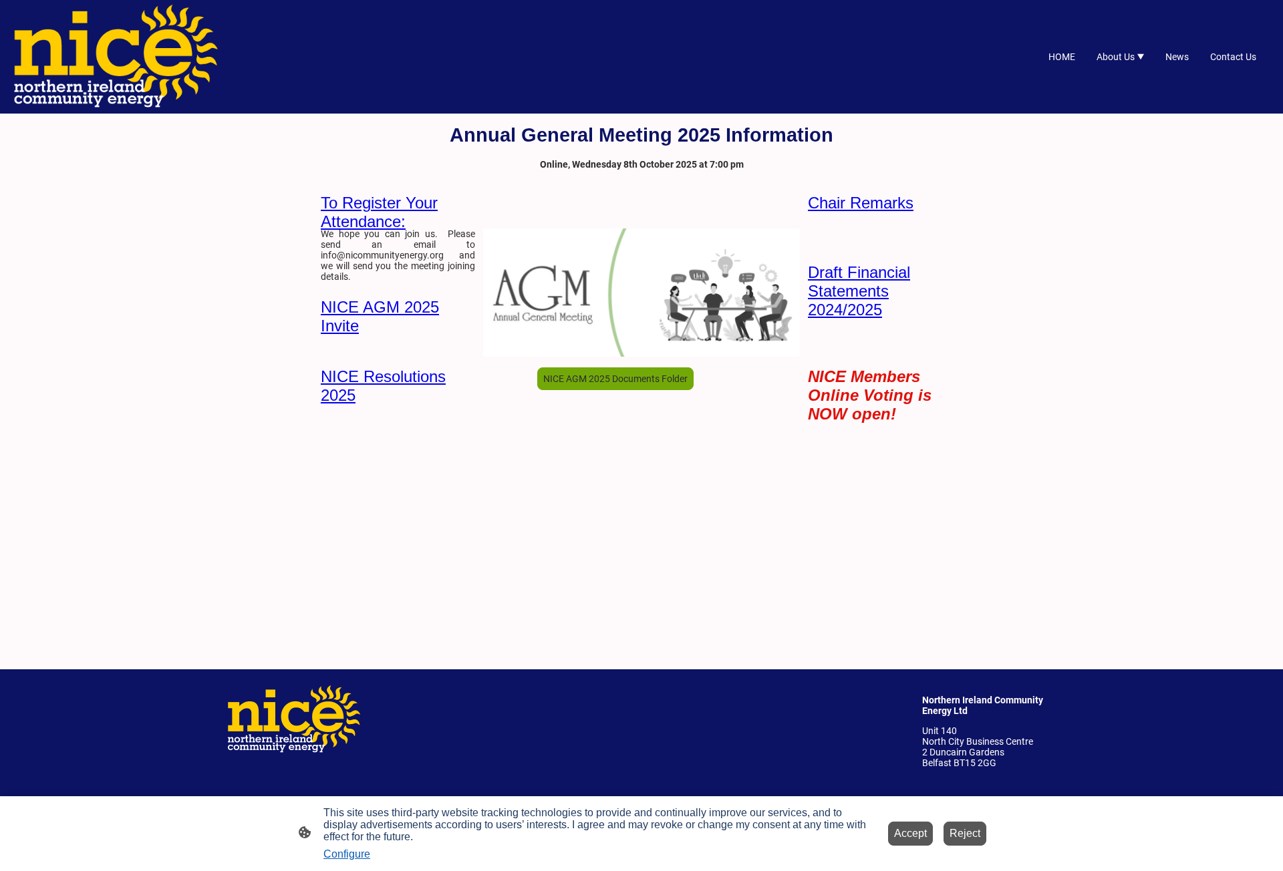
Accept (910, 833)
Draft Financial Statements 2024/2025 (859, 291)
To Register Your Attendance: (379, 212)
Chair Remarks (860, 203)
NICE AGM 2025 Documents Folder (615, 378)
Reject (965, 833)
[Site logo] (116, 57)
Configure (346, 854)
